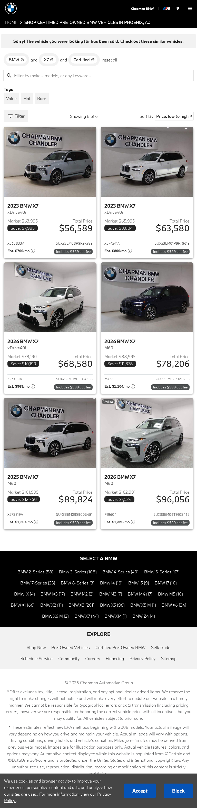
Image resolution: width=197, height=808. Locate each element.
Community (69, 658)
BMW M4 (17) (140, 594)
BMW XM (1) (115, 616)
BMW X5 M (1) (143, 605)
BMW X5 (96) (112, 605)
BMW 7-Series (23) (37, 582)
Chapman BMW (142, 8)
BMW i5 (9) (138, 582)
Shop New (36, 647)
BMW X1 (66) (23, 605)
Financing (115, 658)
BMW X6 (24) (174, 605)
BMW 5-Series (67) (162, 571)
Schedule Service (37, 658)
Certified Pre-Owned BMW (120, 647)
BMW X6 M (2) (55, 616)
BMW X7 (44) (86, 616)
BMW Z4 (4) (143, 616)
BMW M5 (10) (170, 594)
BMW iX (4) (24, 594)
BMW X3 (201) (81, 605)
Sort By (146, 116)
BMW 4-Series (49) (120, 571)
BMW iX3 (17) (53, 594)
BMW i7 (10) (166, 582)
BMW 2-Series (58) (35, 571)
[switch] (190, 8)
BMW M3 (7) (110, 594)
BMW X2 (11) (51, 605)
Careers (92, 658)
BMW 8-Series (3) (77, 582)
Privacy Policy (142, 658)
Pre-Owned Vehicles (70, 647)
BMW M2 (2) (82, 594)
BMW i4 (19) (111, 582)
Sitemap (168, 658)
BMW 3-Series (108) (78, 571)
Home (11, 22)
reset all (109, 60)
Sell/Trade (160, 647)
